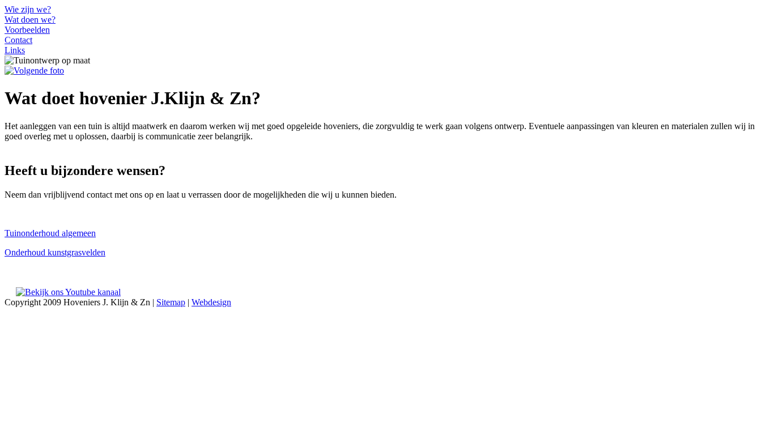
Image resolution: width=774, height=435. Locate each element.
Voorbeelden (27, 30)
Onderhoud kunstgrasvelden (55, 252)
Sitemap (170, 302)
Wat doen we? (30, 19)
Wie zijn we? (28, 9)
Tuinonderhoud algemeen (50, 233)
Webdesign (211, 302)
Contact (18, 40)
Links (15, 50)
